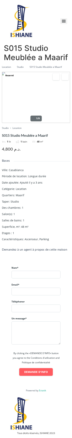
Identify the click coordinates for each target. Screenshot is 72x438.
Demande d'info (36, 372)
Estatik (42, 390)
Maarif (20, 195)
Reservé (9, 75)
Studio (20, 67)
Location (6, 67)
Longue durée (37, 176)
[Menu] (63, 21)
